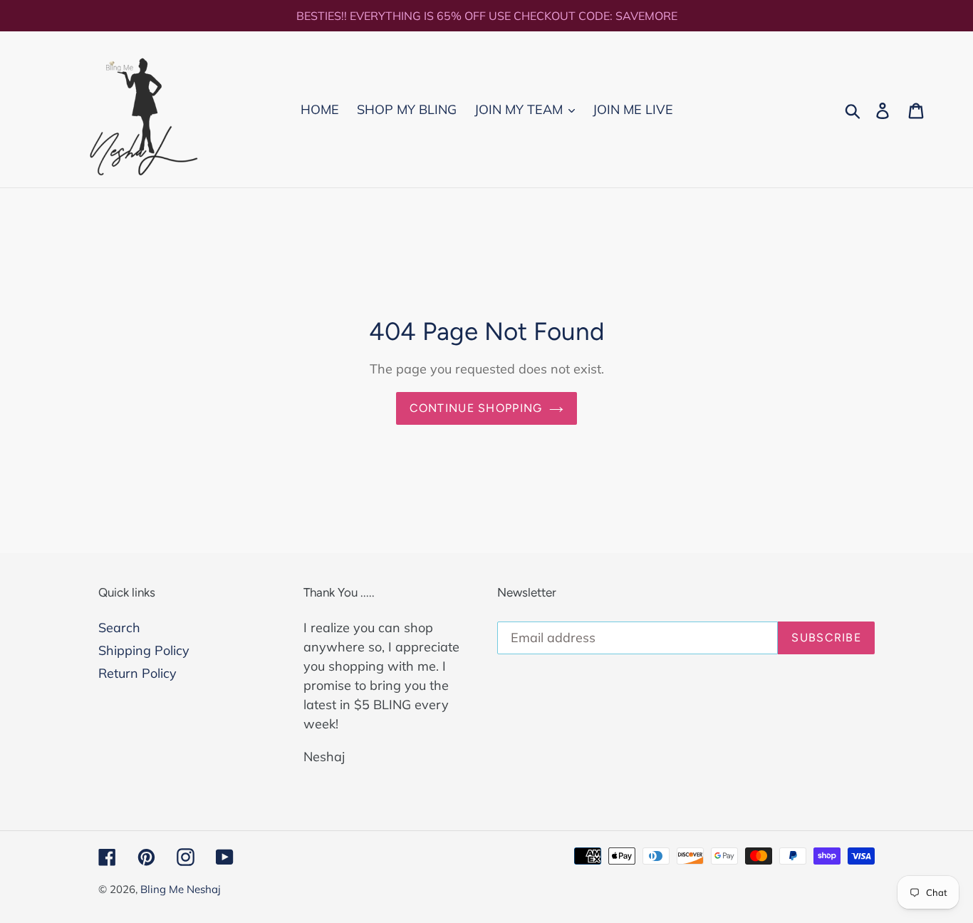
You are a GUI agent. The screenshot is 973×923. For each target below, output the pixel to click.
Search (119, 627)
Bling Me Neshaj (180, 889)
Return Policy (137, 673)
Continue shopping (476, 408)
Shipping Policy (143, 650)
